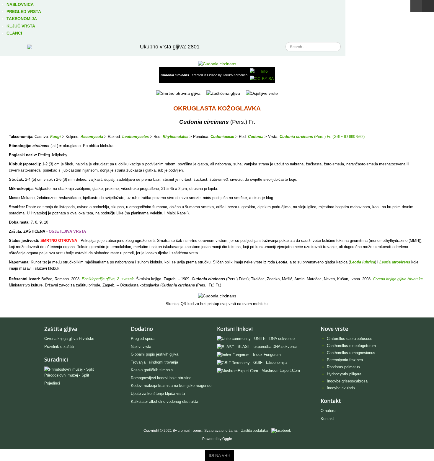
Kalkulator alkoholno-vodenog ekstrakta (164, 401)
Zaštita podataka (254, 431)
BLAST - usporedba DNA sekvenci (267, 346)
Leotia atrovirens (394, 262)
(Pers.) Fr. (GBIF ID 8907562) (339, 136)
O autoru (328, 410)
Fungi (55, 136)
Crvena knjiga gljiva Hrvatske (69, 338)
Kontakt (327, 418)
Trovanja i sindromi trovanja (154, 362)
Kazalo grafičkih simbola (152, 370)
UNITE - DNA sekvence (274, 338)
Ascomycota (92, 136)
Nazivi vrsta (141, 346)
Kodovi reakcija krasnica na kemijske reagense (171, 385)
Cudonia (255, 136)
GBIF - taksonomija (270, 362)
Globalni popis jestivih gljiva (154, 354)
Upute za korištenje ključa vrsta (158, 393)
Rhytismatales (175, 136)
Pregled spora (142, 338)
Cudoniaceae (222, 136)
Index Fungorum (267, 354)
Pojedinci (52, 383)
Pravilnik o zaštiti (59, 346)
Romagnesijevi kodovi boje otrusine (161, 378)
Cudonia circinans (296, 136)
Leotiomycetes (135, 136)
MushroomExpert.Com (281, 370)
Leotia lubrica (362, 262)
